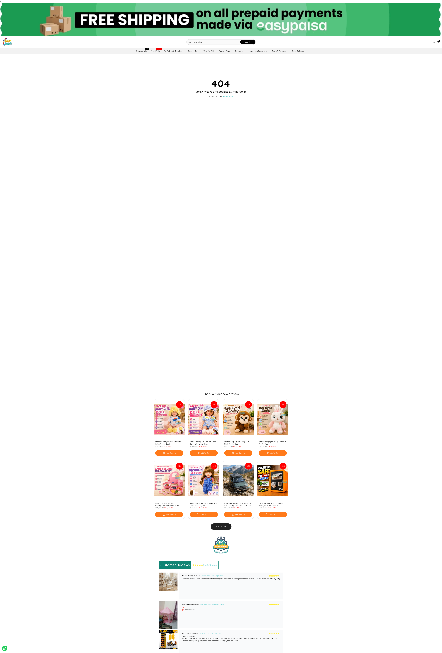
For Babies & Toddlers (173, 51)
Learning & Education (258, 51)
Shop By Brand (298, 51)
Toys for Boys (193, 51)
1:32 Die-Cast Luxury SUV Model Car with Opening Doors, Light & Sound (237, 504)
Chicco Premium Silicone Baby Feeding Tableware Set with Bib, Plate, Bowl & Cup (167, 504)
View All (219, 526)
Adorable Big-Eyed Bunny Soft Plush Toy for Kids (272, 443)
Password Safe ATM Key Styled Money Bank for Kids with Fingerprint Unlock (271, 504)
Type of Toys (224, 51)
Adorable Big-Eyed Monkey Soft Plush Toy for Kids (236, 443)
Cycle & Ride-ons (279, 51)
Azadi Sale (156, 50)
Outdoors (239, 51)
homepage (228, 96)
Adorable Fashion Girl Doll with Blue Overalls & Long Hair (203, 504)
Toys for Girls (209, 51)
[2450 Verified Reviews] (221, 554)
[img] (198, 565)
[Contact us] (4, 648)
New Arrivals (142, 50)
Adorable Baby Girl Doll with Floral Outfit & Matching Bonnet (203, 443)
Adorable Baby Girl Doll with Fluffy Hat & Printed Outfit (168, 443)
